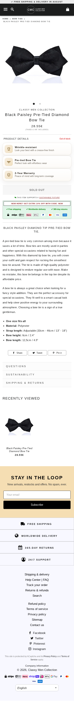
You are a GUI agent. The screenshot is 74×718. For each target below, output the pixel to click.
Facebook (39, 633)
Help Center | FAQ (37, 579)
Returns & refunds (37, 590)
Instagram (39, 649)
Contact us (37, 625)
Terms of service (37, 609)
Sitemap (37, 619)
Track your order (37, 585)
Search (37, 595)
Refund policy (37, 603)
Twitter (39, 638)
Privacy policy (37, 614)
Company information (37, 665)
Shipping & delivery (37, 574)
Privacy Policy (50, 656)
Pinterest (39, 643)
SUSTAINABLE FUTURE (49, 197)
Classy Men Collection (42, 670)
